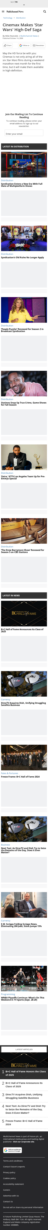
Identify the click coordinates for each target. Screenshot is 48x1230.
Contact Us (8, 1201)
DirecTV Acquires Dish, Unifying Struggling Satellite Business (24, 1096)
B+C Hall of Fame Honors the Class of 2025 (26, 1073)
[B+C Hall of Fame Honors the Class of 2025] (24, 1065)
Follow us (26, 45)
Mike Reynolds (11, 36)
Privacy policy (9, 1172)
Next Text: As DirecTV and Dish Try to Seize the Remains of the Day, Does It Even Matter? (25, 1109)
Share (9, 45)
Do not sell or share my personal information (23, 1207)
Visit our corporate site (23, 1141)
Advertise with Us (11, 1195)
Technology (7, 18)
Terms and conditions (13, 1161)
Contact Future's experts (14, 1166)
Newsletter (40, 45)
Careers (6, 1190)
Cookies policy (9, 1178)
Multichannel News (29, 36)
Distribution (21, 18)
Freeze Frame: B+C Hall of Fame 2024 (24, 1123)
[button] (3, 11)
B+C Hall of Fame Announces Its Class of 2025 (24, 1085)
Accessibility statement (13, 1184)
